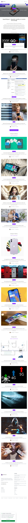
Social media (15, 494)
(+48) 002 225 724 (4, 483)
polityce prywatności (10, 517)
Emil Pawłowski (3, 489)
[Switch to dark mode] (25, 1)
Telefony (14, 303)
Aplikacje (14, 8)
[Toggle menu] (26, 1)
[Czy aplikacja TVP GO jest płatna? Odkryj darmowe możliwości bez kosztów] (14, 40)
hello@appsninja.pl (4, 484)
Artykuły (15, 473)
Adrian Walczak (3, 490)
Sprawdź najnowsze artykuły (14, 130)
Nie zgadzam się (8, 519)
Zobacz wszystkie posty (14, 135)
